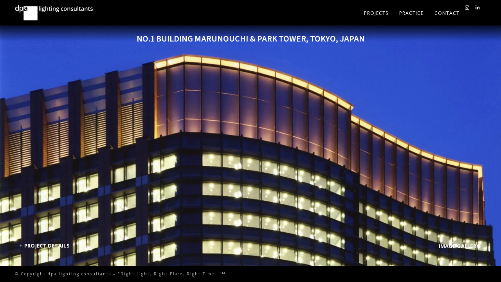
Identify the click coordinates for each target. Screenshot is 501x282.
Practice (411, 13)
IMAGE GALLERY (459, 245)
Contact (447, 13)
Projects (376, 13)
